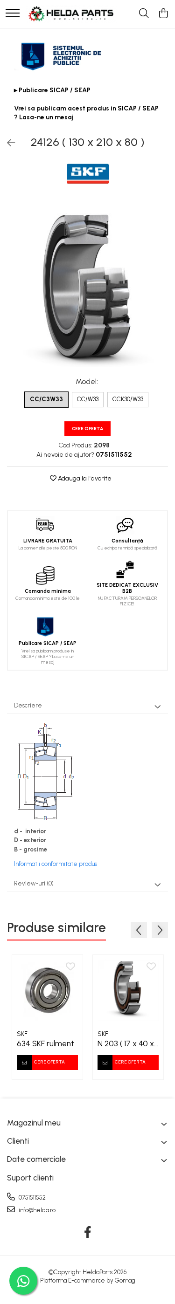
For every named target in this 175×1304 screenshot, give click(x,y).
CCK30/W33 (127, 399)
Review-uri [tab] (34, 883)
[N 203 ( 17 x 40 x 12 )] (128, 990)
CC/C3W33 (46, 399)
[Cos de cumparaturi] (163, 14)
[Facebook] (87, 1232)
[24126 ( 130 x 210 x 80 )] (87, 286)
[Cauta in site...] (144, 14)
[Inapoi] (7, 143)
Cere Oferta (87, 429)
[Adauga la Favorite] (70, 967)
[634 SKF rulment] (47, 990)
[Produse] (12, 13)
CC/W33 (87, 399)
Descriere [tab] (28, 705)
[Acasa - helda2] (71, 14)
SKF (22, 1033)
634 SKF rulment (45, 1043)
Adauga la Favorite (84, 478)
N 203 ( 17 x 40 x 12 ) (126, 1043)
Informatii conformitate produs (55, 863)
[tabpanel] (87, 286)
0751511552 (31, 1197)
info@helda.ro (36, 1210)
